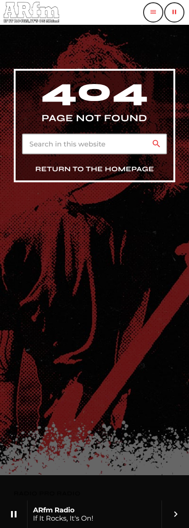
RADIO (26, 493)
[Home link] (31, 12)
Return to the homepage (94, 169)
